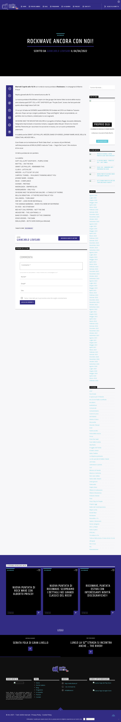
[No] (119, 719)
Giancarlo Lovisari (58, 51)
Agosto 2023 (93, 281)
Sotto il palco (93, 530)
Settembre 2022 (94, 307)
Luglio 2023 (93, 283)
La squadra (67, 6)
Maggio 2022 (93, 316)
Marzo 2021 (93, 350)
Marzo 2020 (93, 378)
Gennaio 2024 (93, 269)
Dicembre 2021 (94, 328)
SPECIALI (92, 532)
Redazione (10, 612)
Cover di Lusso (94, 414)
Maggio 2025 (93, 231)
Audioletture (93, 405)
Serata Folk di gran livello (30, 642)
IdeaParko (92, 445)
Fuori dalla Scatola (95, 442)
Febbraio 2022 (93, 323)
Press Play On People (96, 501)
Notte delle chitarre (95, 479)
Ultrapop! (92, 541)
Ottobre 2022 (93, 304)
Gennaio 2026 (93, 212)
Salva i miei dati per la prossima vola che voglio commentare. (45, 298)
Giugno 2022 (93, 314)
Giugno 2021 (93, 342)
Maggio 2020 (93, 373)
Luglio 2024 (93, 255)
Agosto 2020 (93, 366)
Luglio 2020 (93, 369)
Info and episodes (102, 141)
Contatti (88, 6)
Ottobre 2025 (93, 219)
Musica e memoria (95, 473)
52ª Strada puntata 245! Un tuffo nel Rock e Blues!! (106, 181)
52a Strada (92, 394)
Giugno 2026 (93, 200)
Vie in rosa (92, 544)
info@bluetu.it (69, 690)
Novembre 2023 (94, 274)
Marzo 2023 (93, 293)
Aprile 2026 (92, 205)
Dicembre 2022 (94, 300)
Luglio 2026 (93, 198)
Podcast (77, 6)
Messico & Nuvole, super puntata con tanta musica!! (106, 155)
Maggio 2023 (93, 288)
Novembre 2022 (94, 302)
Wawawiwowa (93, 549)
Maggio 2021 (93, 345)
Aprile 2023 (92, 290)
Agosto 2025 (93, 224)
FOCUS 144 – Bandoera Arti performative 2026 (105, 168)
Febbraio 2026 (93, 210)
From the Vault (94, 439)
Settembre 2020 (94, 364)
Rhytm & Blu (93, 510)
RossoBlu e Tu (93, 518)
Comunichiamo (94, 411)
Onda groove (93, 481)
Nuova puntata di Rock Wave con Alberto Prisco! (106, 175)
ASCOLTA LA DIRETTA (113, 6)
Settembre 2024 (94, 250)
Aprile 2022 (92, 319)
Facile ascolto (93, 431)
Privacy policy (90, 719)
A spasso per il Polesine (96, 397)
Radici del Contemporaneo (97, 507)
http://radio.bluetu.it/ (71, 683)
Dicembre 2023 (94, 271)
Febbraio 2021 (93, 352)
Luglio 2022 (93, 312)
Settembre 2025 (94, 221)
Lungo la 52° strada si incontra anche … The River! (91, 644)
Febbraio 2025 (93, 238)
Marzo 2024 (93, 264)
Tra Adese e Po (94, 535)
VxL (90, 546)
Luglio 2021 (93, 340)
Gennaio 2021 (93, 354)
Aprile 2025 (92, 233)
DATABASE (92, 416)
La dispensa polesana (96, 456)
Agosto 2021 (93, 338)
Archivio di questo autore (69, 238)
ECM (90, 428)
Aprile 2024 (92, 262)
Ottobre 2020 (93, 361)
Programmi (55, 6)
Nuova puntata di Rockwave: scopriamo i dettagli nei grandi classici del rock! (60, 590)
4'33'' (91, 391)
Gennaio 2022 (93, 326)
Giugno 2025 (93, 229)
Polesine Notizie (94, 496)
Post (90, 498)
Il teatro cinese (94, 450)
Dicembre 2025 (94, 214)
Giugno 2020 (93, 371)
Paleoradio (92, 484)
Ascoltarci (92, 402)
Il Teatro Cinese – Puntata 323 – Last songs (105, 161)
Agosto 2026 (93, 195)
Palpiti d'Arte (93, 487)
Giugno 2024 (93, 257)
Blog (46, 6)
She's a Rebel (93, 527)
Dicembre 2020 (94, 357)
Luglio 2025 (93, 226)
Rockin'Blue (93, 513)
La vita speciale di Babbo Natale (99, 459)
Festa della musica (95, 433)
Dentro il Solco (94, 419)
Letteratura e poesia (95, 465)
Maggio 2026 (93, 202)
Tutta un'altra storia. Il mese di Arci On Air (102, 538)
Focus (91, 436)
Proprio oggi (93, 504)
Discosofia (92, 422)
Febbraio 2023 (93, 295)
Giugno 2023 (93, 285)
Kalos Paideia (93, 453)
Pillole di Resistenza (95, 493)
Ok (84, 719)
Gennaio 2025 (93, 240)
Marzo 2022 (93, 321)
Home (24, 6)
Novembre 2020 (94, 359)
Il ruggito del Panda (95, 448)
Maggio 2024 (93, 259)
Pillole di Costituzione (95, 490)
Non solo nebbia (94, 476)
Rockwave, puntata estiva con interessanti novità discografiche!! (97, 590)
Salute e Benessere (95, 521)
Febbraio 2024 (93, 267)
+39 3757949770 (70, 687)
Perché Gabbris (35, 6)
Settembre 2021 (94, 335)
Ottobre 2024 (93, 247)
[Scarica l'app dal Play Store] (102, 684)
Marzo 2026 (93, 207)
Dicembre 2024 (94, 243)
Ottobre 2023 (93, 276)
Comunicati (92, 408)
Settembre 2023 (94, 278)
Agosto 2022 (93, 309)
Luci (90, 467)
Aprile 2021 (92, 347)
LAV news (92, 462)
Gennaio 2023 (93, 297)
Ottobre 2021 (93, 333)
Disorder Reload (94, 425)
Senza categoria (94, 524)
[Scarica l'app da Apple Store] (102, 692)
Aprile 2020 (92, 376)
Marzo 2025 (93, 236)
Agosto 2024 (93, 252)
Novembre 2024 (94, 245)
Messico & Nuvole (95, 470)
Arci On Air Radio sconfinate (98, 399)
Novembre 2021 (94, 331)
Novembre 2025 (94, 217)
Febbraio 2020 (93, 380)
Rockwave (60, 35)
